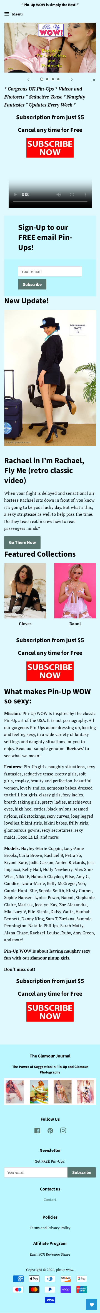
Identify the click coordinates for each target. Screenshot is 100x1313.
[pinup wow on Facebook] (37, 1131)
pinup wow (64, 1269)
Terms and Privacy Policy (50, 1228)
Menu (17, 14)
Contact (50, 1199)
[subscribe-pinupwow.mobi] (50, 155)
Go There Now (22, 542)
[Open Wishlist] (91, 1304)
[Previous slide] (28, 79)
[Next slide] (72, 79)
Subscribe (32, 284)
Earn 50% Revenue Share (50, 1254)
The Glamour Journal (50, 1056)
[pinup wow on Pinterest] (50, 1131)
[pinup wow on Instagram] (63, 1131)
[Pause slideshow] (94, 79)
